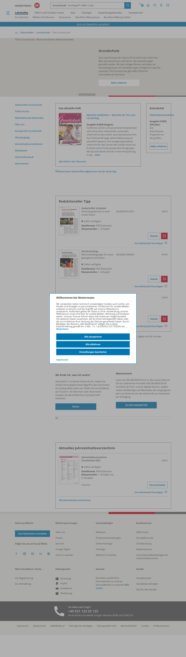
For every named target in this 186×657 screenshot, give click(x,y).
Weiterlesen (62, 328)
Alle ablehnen (93, 344)
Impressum (62, 359)
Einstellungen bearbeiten (93, 351)
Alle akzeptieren (93, 336)
